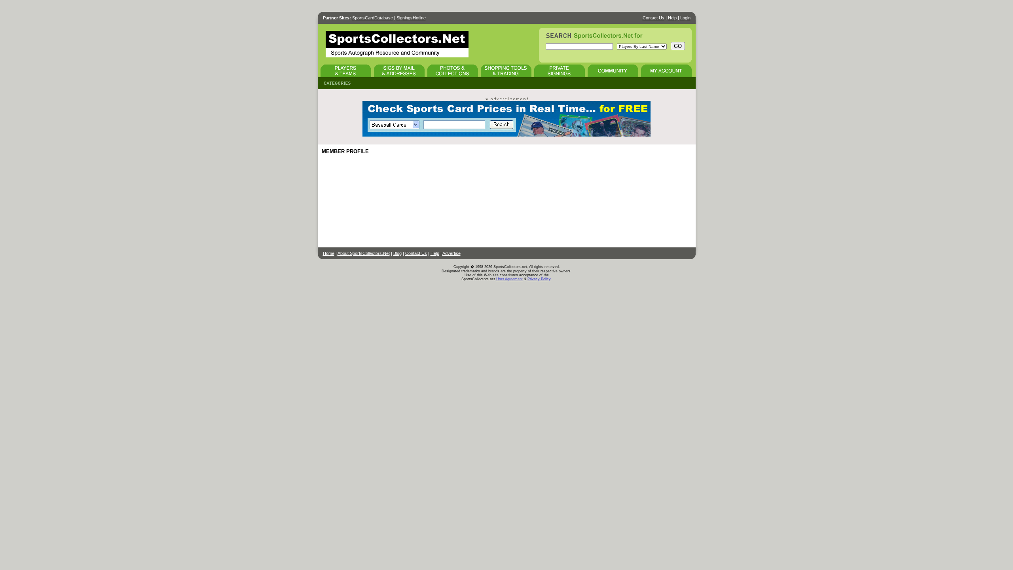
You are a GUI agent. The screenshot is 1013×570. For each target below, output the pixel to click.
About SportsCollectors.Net (364, 253)
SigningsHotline (411, 17)
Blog (397, 253)
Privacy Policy (538, 279)
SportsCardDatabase (372, 17)
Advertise (451, 253)
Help (672, 17)
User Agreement (509, 279)
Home (328, 253)
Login (685, 17)
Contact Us (653, 17)
